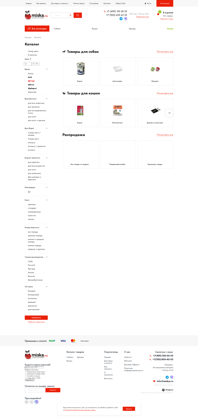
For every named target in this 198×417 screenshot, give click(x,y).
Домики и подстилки (155, 122)
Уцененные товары (155, 164)
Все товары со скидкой (80, 164)
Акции (170, 28)
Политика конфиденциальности (133, 369)
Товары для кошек (83, 93)
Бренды (132, 28)
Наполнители (117, 122)
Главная (28, 3)
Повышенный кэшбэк (117, 164)
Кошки (95, 28)
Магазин (128, 361)
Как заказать (41, 3)
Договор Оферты (131, 364)
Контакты (107, 3)
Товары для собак (83, 51)
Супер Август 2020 (33, 378)
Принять (129, 409)
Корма (79, 81)
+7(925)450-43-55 (163, 359)
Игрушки (154, 81)
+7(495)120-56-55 (163, 355)
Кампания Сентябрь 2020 (36, 374)
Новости (127, 357)
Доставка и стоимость (59, 3)
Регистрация (164, 3)
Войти (149, 3)
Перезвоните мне (142, 17)
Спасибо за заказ (33, 376)
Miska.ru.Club (120, 3)
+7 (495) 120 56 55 (117, 11)
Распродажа (73, 134)
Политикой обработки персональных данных (79, 410)
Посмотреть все (165, 51)
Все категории (39, 28)
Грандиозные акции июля (36, 372)
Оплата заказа (78, 3)
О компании (94, 3)
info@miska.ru (165, 381)
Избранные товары (166, 19)
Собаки (57, 28)
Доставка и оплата (108, 362)
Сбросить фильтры (36, 322)
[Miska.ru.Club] (31, 402)
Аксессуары (117, 81)
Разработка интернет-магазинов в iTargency (157, 392)
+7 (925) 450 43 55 (116, 15)
